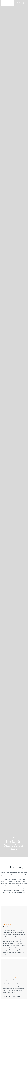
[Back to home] (7, 3)
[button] (23, 3)
